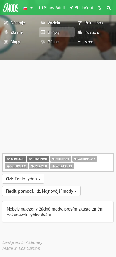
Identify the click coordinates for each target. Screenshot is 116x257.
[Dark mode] (99, 7)
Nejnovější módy (40, 191)
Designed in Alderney (22, 242)
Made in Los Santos (21, 248)
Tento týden (22, 179)
